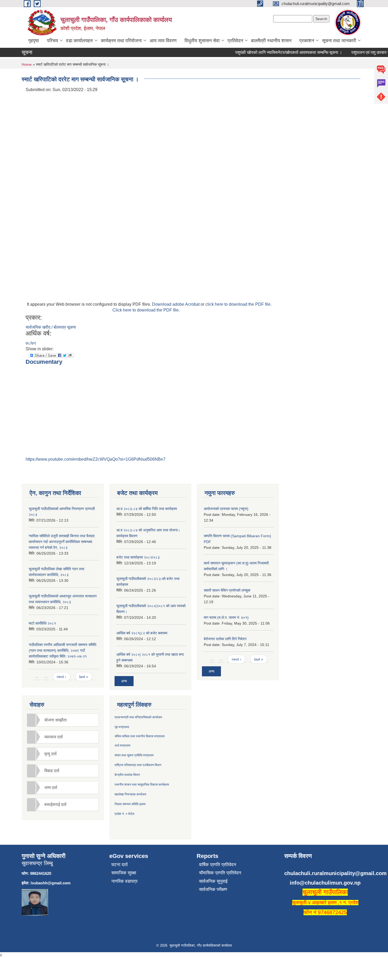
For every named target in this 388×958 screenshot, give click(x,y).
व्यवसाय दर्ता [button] (53, 737)
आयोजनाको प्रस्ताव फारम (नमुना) (226, 509)
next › (61, 676)
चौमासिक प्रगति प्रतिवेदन (220, 872)
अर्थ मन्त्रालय (122, 745)
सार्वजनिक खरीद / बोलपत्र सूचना (51, 327)
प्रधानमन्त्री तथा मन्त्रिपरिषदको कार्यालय (138, 717)
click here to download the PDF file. (238, 304)
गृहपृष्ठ (33, 40)
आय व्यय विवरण (163, 40)
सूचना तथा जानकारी (339, 40)
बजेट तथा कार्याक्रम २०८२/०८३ (138, 557)
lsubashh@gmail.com (50, 883)
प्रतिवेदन (235, 40)
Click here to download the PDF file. (146, 310)
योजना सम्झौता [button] (55, 720)
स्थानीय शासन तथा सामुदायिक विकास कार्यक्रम (142, 784)
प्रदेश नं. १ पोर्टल (124, 814)
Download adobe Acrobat (176, 304)
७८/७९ (31, 343)
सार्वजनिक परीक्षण (213, 889)
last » (83, 676)
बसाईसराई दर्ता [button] (55, 804)
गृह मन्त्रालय (122, 727)
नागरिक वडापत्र (124, 881)
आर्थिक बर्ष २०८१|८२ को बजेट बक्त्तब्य (141, 633)
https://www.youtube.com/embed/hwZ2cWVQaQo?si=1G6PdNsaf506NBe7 (95, 459)
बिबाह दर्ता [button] (51, 770)
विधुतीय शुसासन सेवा (202, 40)
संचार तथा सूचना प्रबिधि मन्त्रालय (134, 755)
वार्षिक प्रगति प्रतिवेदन (217, 864)
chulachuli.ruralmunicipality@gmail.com (335, 873)
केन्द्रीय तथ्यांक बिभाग (127, 775)
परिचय (52, 40)
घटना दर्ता (119, 864)
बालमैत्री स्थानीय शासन (271, 40)
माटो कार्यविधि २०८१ (42, 623)
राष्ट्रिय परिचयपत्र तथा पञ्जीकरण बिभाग (138, 765)
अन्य (124, 681)
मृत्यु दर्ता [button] (50, 754)
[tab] (62, 720)
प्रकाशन (306, 40)
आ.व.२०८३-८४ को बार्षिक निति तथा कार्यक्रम (146, 509)
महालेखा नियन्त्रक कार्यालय (130, 794)
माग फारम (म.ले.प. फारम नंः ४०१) (226, 617)
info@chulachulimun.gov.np (325, 883)
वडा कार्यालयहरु (79, 40)
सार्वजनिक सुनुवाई (213, 881)
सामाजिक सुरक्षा (123, 872)
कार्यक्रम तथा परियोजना (121, 40)
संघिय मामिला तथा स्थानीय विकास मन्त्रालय (140, 736)
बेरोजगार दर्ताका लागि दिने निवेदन (225, 639)
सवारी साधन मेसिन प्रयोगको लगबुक (227, 590)
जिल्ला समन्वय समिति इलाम (130, 804)
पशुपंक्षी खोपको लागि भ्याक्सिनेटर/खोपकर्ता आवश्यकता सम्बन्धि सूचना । (281, 52)
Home (27, 64)
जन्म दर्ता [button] (50, 787)
